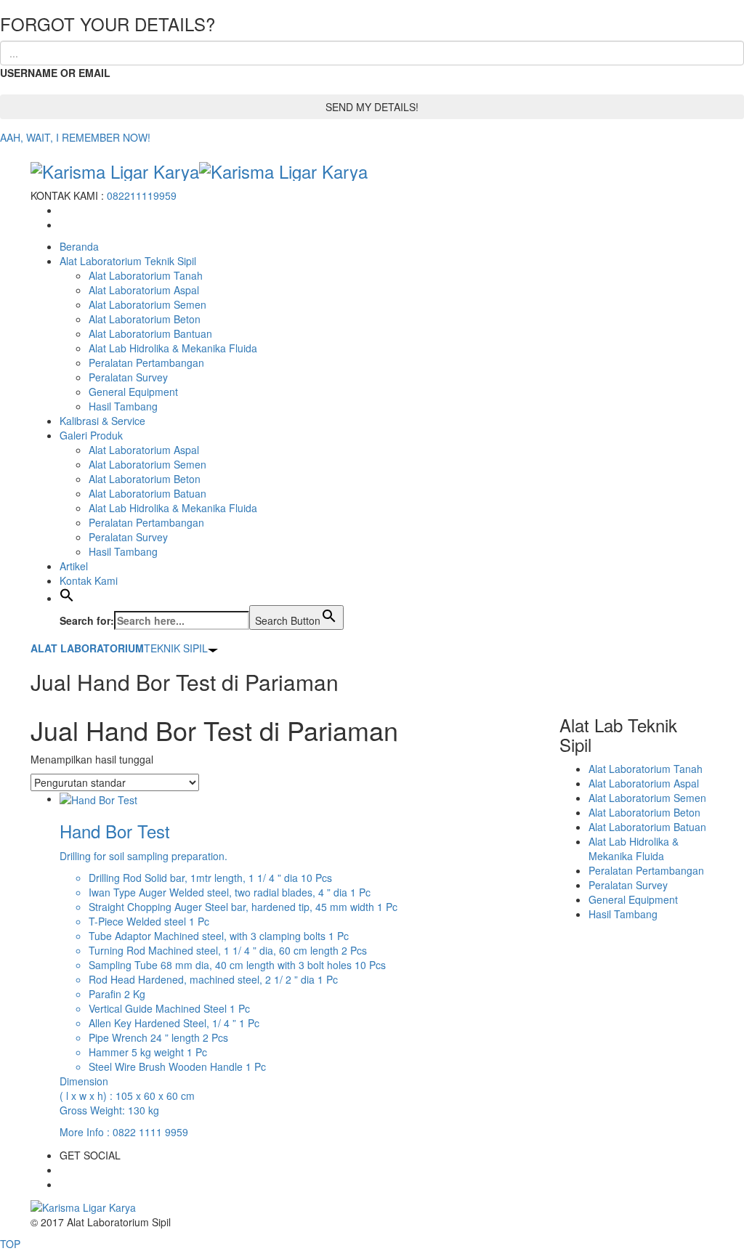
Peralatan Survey (128, 377)
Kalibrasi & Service (102, 420)
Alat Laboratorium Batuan (147, 493)
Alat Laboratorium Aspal (144, 290)
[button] (67, 598)
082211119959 (142, 195)
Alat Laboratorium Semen (147, 304)
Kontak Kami (89, 580)
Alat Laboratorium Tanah (146, 275)
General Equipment (133, 391)
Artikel (74, 566)
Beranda (79, 246)
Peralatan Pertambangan (146, 362)
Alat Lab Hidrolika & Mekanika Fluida (173, 348)
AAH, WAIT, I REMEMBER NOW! (75, 137)
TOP (10, 1243)
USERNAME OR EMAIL (55, 72)
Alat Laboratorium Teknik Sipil (128, 261)
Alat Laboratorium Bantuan (150, 333)
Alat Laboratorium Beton (145, 319)
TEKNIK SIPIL (119, 648)
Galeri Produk (91, 435)
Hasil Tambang (123, 406)
